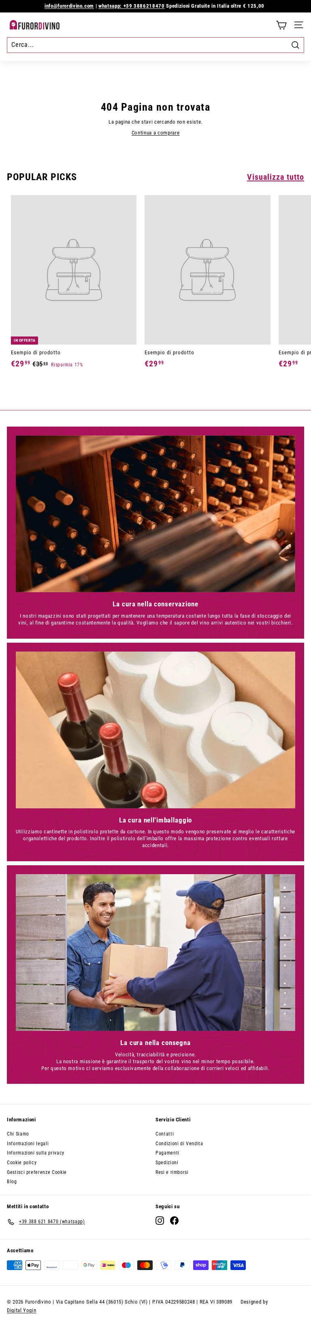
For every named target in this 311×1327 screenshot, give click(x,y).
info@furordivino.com (69, 6)
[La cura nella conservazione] (155, 513)
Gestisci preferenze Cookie (37, 1172)
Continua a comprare (155, 133)
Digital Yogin (21, 1310)
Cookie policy (21, 1162)
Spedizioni (167, 1162)
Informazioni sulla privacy (35, 1153)
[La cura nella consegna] (155, 952)
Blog (12, 1181)
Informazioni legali (28, 1143)
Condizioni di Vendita (179, 1143)
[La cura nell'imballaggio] (155, 730)
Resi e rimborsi (172, 1172)
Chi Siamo (18, 1134)
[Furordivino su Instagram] (160, 1220)
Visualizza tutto (275, 177)
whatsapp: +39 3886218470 (131, 6)
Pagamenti (167, 1153)
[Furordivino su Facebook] (174, 1220)
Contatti (165, 1134)
